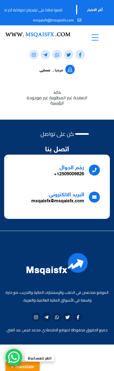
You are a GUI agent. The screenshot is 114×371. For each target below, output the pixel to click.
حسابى (45, 70)
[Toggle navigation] (95, 37)
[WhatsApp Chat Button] (14, 357)
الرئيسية (57, 103)
